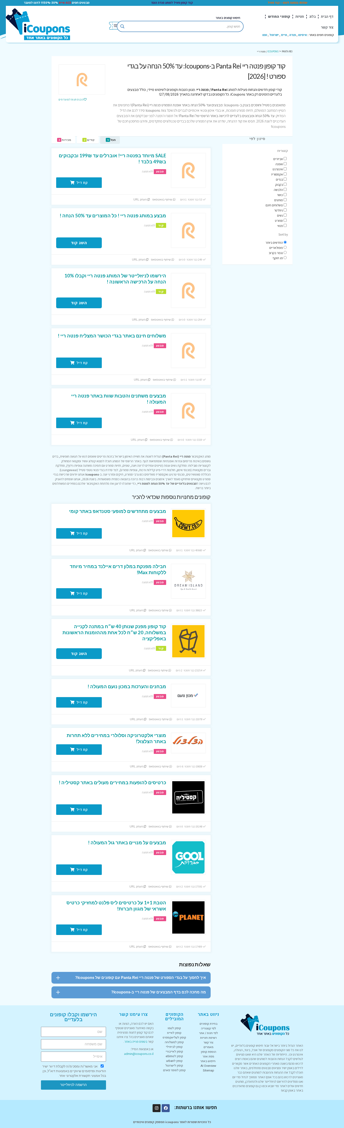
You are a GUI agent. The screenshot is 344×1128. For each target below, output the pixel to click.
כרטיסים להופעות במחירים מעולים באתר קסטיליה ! (112, 782)
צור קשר (327, 27)
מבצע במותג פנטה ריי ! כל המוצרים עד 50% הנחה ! (113, 215)
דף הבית (327, 16)
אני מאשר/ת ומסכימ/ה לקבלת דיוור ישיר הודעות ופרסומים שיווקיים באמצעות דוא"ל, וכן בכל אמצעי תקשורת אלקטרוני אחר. (74, 1071)
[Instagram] (157, 1108)
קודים (89, 140)
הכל (111, 140)
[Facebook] (166, 1108)
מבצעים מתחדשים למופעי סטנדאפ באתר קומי (117, 511)
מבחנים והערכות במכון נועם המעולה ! (127, 686)
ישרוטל (274, 35)
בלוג (312, 16)
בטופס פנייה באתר (135, 1041)
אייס (284, 35)
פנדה (292, 35)
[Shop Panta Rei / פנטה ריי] (82, 79)
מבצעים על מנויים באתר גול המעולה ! (127, 842)
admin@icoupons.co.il (139, 1054)
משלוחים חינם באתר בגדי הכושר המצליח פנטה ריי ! (112, 335)
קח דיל (82, 182)
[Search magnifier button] (122, 26)
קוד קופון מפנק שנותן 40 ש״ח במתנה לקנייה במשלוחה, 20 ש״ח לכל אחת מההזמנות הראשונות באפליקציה (114, 632)
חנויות (299, 16)
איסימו (302, 35)
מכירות (65, 140)
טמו (264, 35)
